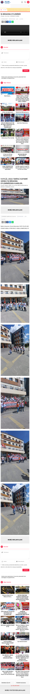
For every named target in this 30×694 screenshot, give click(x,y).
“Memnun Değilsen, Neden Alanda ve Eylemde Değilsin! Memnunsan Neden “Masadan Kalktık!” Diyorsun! (22, 628)
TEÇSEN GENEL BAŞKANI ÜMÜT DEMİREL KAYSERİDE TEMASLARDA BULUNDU (18, 10)
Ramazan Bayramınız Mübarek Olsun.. (7, 596)
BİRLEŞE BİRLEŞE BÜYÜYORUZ (22, 155)
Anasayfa (2, 16)
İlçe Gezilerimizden (22, 641)
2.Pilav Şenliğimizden (7, 112)
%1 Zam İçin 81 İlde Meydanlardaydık (7, 155)
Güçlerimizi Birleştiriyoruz (22, 112)
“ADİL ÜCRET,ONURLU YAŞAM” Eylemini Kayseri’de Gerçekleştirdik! (7, 673)
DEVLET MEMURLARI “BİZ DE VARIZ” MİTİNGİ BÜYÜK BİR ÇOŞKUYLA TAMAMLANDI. (7, 125)
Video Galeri (7, 16)
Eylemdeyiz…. (7, 96)
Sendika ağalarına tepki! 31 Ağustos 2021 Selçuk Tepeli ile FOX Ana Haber (22, 168)
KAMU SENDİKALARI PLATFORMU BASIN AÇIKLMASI (7, 168)
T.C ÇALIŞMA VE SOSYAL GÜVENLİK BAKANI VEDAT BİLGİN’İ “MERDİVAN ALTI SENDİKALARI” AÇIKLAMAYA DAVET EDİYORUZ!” (22, 658)
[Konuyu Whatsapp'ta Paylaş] (13, 22)
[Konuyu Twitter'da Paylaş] (10, 22)
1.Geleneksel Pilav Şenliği (7, 138)
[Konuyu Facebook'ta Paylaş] (7, 22)
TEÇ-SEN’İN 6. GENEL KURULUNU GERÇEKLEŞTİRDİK (7, 656)
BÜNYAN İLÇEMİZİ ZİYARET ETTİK (8, 626)
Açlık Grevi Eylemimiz (22, 123)
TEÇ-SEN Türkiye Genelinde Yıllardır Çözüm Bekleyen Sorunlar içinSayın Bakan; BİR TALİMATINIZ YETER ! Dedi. (22, 140)
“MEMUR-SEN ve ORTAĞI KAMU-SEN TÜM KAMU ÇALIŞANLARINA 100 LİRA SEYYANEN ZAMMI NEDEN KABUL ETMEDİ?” (22, 98)
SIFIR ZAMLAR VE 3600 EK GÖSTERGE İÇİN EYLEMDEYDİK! (7, 613)
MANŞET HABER (8, 185)
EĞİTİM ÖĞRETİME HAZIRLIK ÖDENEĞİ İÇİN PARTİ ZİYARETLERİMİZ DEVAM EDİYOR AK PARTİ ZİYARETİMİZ (22, 598)
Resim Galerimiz (13, 216)
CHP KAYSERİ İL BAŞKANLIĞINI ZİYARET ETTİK (8, 643)
